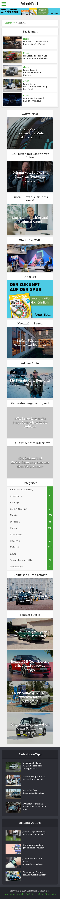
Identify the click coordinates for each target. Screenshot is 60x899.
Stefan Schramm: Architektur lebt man (30, 342)
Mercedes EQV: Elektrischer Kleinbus (33, 791)
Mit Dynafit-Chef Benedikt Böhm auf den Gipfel (30, 382)
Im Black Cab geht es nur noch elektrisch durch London (30, 596)
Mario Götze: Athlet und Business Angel (30, 220)
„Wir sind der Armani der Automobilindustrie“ (34, 873)
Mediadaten (50, 894)
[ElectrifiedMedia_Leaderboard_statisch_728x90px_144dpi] (30, 11)
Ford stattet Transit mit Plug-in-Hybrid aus (33, 99)
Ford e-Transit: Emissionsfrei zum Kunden (32, 72)
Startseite (10, 22)
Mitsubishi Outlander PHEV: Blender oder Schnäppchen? (32, 766)
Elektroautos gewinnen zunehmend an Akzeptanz (30, 697)
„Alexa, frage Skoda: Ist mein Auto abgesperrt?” (34, 832)
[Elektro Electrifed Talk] (30, 257)
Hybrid (26, 53)
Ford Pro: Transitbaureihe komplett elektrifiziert (35, 42)
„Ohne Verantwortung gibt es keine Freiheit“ (33, 846)
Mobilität (30, 587)
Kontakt (20, 894)
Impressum (9, 894)
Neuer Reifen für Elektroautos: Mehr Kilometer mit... (30, 133)
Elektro (26, 39)
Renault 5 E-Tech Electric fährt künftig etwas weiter (30, 665)
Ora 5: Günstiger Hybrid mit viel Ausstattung (30, 634)
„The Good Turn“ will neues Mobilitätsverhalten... (32, 861)
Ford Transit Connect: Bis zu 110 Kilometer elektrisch (36, 57)
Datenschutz (37, 894)
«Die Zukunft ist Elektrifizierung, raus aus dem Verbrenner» (30, 462)
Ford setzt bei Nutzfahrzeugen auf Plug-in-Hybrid (35, 87)
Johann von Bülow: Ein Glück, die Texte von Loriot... (30, 176)
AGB (28, 894)
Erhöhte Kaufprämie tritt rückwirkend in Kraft (34, 778)
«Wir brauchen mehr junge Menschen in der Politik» (30, 422)
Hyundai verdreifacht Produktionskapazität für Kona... (34, 806)
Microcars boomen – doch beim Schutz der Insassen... (30, 728)
